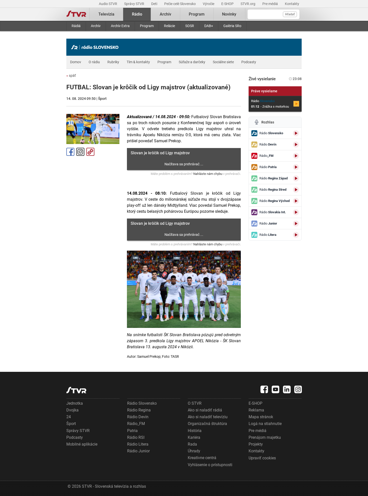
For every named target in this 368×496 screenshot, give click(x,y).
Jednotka (74, 403)
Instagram (80, 152)
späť (71, 76)
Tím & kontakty (138, 62)
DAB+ (208, 26)
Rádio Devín (137, 416)
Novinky (229, 14)
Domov (75, 62)
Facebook (70, 152)
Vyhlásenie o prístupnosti (210, 464)
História (195, 430)
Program (147, 26)
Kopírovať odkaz (90, 152)
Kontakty (292, 4)
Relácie (169, 26)
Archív (96, 26)
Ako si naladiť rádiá (205, 410)
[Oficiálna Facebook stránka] (264, 389)
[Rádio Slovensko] (96, 47)
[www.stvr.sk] (76, 390)
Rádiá (76, 26)
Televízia (106, 14)
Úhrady (194, 451)
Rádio (137, 14)
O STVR (195, 403)
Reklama (256, 410)
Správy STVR (134, 4)
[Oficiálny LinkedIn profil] (287, 389)
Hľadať (290, 14)
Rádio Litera (137, 444)
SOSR (189, 26)
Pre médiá (270, 4)
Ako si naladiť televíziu (208, 416)
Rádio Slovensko (142, 403)
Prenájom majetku (265, 437)
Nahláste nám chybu (207, 174)
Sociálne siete (223, 62)
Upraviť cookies (262, 458)
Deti (154, 4)
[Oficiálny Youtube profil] (276, 389)
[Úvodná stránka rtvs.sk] (76, 14)
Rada (192, 444)
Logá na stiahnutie (265, 423)
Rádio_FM (136, 423)
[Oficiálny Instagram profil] (298, 389)
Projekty (256, 444)
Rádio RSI (135, 437)
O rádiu (94, 62)
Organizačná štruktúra (207, 423)
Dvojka (72, 410)
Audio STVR (108, 4)
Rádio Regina (139, 410)
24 (68, 416)
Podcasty (248, 62)
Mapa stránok (261, 416)
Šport (71, 423)
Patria (132, 430)
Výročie (209, 4)
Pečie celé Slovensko (180, 4)
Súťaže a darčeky (192, 62)
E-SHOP (227, 4)
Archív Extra (120, 26)
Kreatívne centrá (202, 457)
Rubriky (113, 62)
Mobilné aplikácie (81, 444)
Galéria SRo (232, 26)
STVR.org (248, 4)
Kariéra (194, 437)
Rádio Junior (138, 451)
